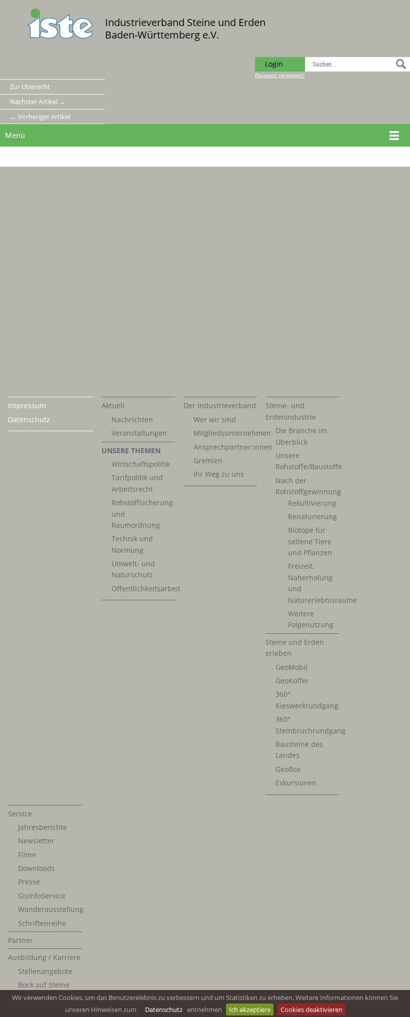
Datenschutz (163, 1009)
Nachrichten (132, 419)
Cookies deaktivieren (311, 1009)
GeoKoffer (292, 680)
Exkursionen (296, 782)
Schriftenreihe (42, 923)
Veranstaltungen (139, 433)
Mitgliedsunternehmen (232, 433)
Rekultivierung (312, 503)
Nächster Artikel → (38, 101)
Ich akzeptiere (249, 1009)
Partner (20, 940)
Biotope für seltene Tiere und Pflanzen (310, 541)
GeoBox (288, 769)
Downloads (36, 868)
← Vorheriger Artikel (40, 116)
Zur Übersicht (30, 86)
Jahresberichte (42, 827)
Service (20, 813)
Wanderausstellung (51, 909)
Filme (27, 854)
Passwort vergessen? (279, 75)
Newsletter (36, 840)
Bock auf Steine (44, 984)
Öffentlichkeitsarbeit (146, 588)
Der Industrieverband (220, 405)
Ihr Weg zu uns (219, 474)
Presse (29, 881)
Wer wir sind (215, 419)
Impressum (27, 405)
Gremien (208, 460)
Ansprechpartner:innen (233, 447)
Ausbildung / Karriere (44, 957)
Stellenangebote (45, 971)
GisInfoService (42, 895)
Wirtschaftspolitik (141, 464)
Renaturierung (312, 516)
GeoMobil (292, 667)
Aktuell (113, 405)
